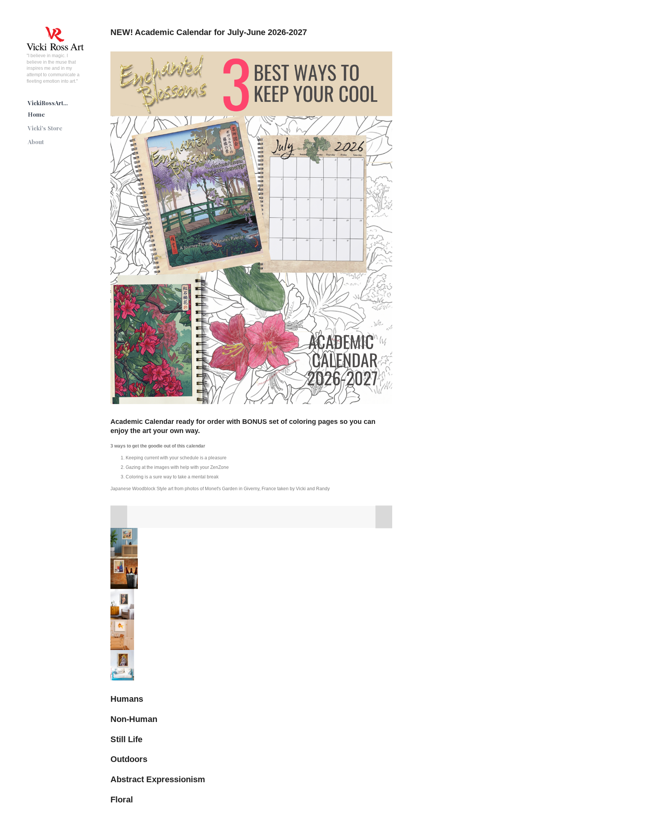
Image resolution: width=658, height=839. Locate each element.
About (36, 142)
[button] (118, 516)
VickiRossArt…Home (48, 108)
